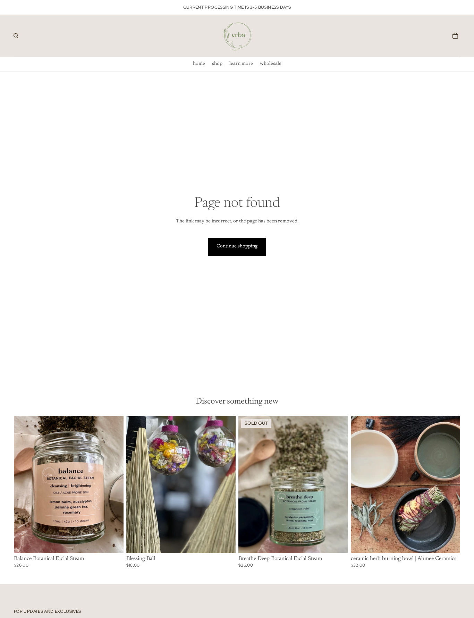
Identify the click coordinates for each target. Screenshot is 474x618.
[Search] (16, 35)
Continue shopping (237, 246)
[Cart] (455, 35)
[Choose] (449, 542)
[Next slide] (113, 484)
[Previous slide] (24, 484)
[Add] (113, 542)
